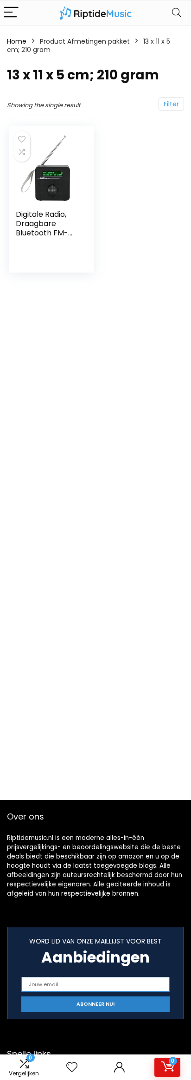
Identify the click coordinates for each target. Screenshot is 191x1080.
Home (16, 41)
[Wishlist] (71, 1067)
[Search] (177, 12)
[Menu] (11, 12)
